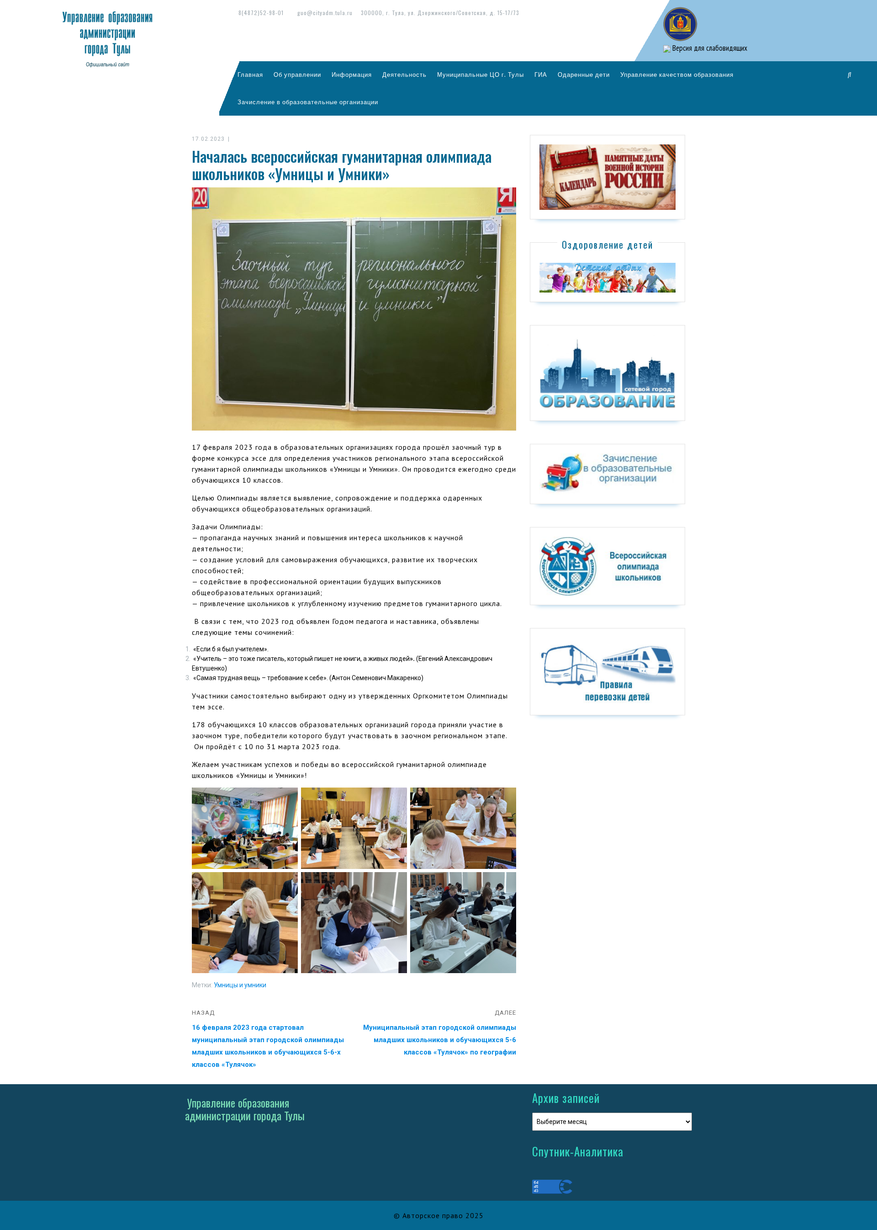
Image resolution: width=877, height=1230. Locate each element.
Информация (352, 74)
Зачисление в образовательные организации (308, 102)
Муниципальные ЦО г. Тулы (480, 74)
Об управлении (297, 74)
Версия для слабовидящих (709, 48)
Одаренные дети (584, 74)
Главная (250, 74)
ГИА (540, 74)
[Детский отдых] (607, 277)
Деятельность (404, 74)
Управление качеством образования (677, 74)
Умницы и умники (240, 985)
